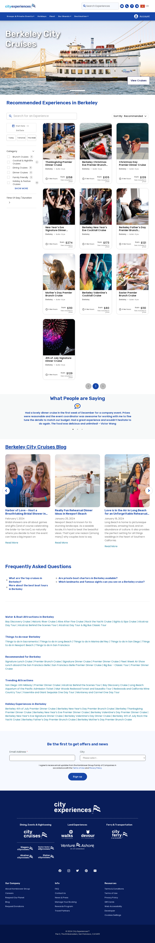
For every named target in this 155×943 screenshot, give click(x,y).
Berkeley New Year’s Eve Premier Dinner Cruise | (62, 712)
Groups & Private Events (20, 16)
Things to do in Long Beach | (56, 641)
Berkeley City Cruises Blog (35, 447)
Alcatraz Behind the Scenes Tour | (38, 625)
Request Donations (14, 906)
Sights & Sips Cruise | (125, 621)
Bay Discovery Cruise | (18, 621)
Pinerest (86, 870)
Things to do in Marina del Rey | (91, 641)
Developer (110, 910)
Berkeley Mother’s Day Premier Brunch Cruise (105, 719)
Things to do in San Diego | (125, 641)
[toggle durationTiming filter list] (10, 202)
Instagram (68, 870)
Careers (9, 893)
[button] (136, 116)
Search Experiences (98, 6)
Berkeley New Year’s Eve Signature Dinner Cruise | (34, 716)
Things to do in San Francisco (52, 645)
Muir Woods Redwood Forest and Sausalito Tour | (84, 688)
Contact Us (60, 893)
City (82, 752)
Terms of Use (78, 768)
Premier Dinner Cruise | (106, 661)
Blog (7, 902)
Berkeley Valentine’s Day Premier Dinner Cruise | (119, 712)
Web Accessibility (113, 906)
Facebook (60, 870)
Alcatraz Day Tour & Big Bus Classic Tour (82, 625)
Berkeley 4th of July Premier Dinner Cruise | (31, 708)
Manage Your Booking (66, 902)
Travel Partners (62, 910)
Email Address (17, 752)
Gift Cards (109, 902)
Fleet (52, 16)
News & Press (61, 897)
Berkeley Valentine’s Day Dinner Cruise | (88, 716)
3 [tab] (82, 429)
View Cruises (139, 80)
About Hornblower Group (17, 888)
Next (149, 490)
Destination (80, 16)
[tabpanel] (77, 58)
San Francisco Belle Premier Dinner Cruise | (77, 665)
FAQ (57, 888)
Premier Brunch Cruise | (48, 661)
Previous (6, 490)
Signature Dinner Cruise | (77, 661)
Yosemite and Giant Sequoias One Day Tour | (49, 692)
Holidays (42, 16)
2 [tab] (77, 429)
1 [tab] (77, 90)
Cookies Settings (113, 915)
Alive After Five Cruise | (71, 621)
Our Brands (64, 16)
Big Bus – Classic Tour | (117, 665)
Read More (11, 542)
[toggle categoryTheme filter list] (33, 151)
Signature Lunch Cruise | (19, 661)
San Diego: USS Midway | (19, 685)
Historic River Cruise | (44, 621)
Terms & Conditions (114, 888)
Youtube (95, 870)
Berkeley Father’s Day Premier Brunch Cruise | (49, 719)
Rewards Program (64, 906)
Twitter (77, 870)
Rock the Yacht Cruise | (99, 621)
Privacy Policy (95, 768)
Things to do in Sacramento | (22, 641)
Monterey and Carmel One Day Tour (98, 692)
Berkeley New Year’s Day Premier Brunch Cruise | (86, 708)
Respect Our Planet (14, 897)
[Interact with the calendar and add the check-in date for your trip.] (13, 126)
